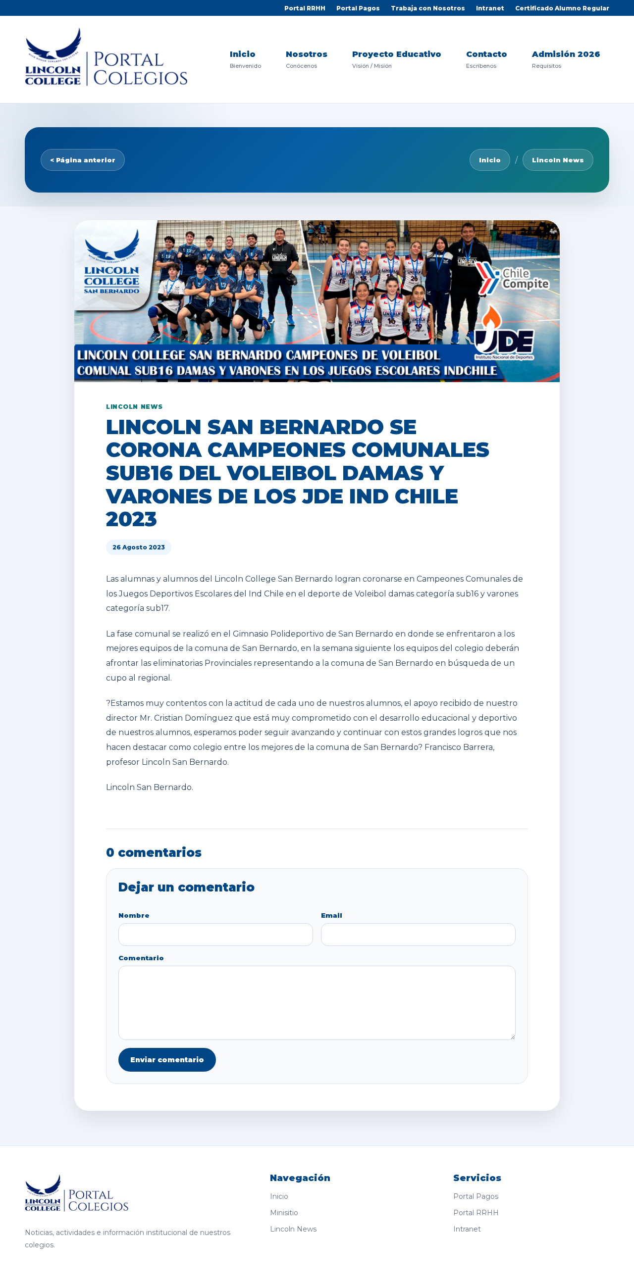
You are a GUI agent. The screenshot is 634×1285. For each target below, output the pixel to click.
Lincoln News (558, 160)
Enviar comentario (167, 1059)
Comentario (141, 958)
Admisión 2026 (566, 59)
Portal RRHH (304, 8)
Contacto (486, 59)
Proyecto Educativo (396, 59)
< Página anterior (82, 160)
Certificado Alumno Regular (562, 8)
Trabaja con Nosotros (428, 8)
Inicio (245, 59)
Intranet (490, 8)
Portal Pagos (358, 8)
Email (331, 915)
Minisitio (284, 1212)
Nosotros (306, 59)
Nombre (134, 915)
